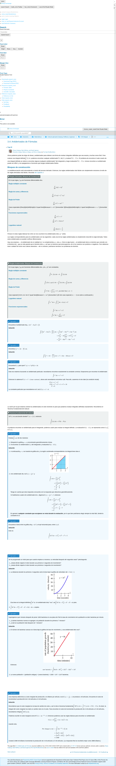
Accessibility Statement (61, 763)
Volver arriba (10, 752)
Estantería (25, 137)
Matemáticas (38, 137)
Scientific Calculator (9, 91)
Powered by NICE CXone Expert (32, 760)
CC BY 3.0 (74, 746)
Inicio (15, 137)
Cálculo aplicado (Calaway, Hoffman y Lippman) (61, 137)
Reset (2, 46)
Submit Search (5, 34)
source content (50, 747)
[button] (6, 104)
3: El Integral (84, 137)
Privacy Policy (39, 763)
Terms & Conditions (49, 763)
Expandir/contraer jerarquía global (9, 137)
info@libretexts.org (93, 763)
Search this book (4, 29)
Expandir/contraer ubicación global (108, 136)
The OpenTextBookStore (49, 152)
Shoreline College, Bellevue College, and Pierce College (27, 152)
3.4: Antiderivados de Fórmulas (23, 746)
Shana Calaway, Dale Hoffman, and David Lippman (26, 150)
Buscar (10, 133)
